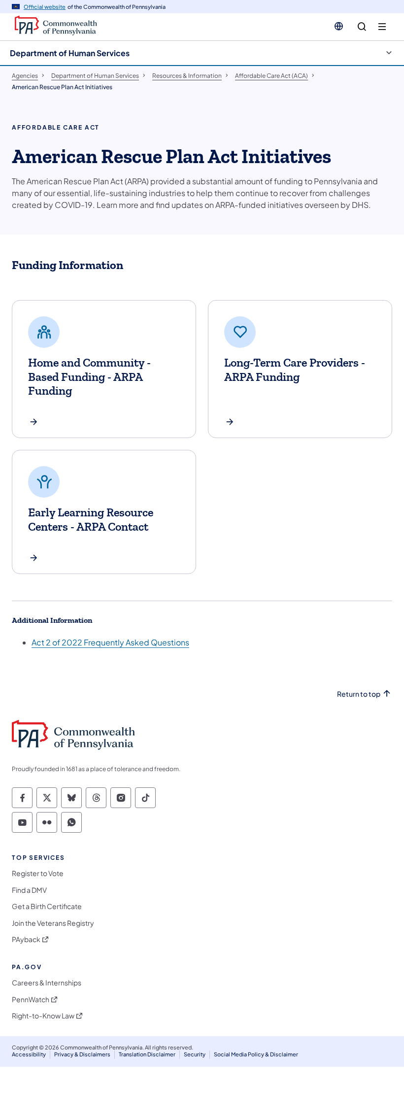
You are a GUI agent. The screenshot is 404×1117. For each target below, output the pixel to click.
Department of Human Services (70, 53)
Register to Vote (38, 873)
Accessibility (29, 1054)
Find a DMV (29, 890)
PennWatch (30, 999)
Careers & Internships (46, 983)
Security (194, 1054)
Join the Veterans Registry (53, 923)
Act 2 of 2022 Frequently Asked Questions (110, 642)
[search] (362, 26)
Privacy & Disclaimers (82, 1054)
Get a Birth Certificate (47, 906)
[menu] (382, 26)
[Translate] (339, 26)
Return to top (358, 694)
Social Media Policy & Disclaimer (256, 1054)
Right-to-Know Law (43, 1016)
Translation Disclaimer (147, 1054)
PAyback (26, 939)
